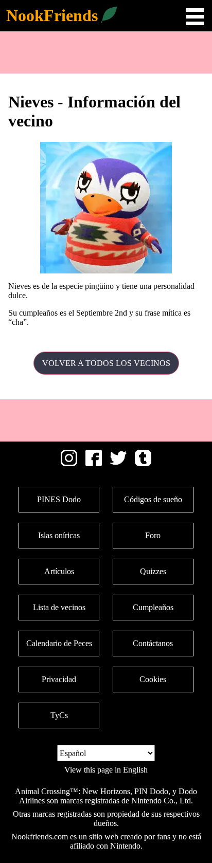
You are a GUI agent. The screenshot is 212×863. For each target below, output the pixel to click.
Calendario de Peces (59, 643)
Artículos (59, 571)
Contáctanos (153, 643)
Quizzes (153, 571)
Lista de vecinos (59, 607)
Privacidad (59, 679)
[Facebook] (93, 463)
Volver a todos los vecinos (106, 363)
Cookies (152, 679)
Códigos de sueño (153, 499)
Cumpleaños (153, 607)
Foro (153, 535)
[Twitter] (118, 463)
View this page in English (106, 769)
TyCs (59, 715)
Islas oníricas (59, 535)
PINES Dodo (59, 499)
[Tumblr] (143, 463)
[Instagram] (69, 463)
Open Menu (195, 16)
